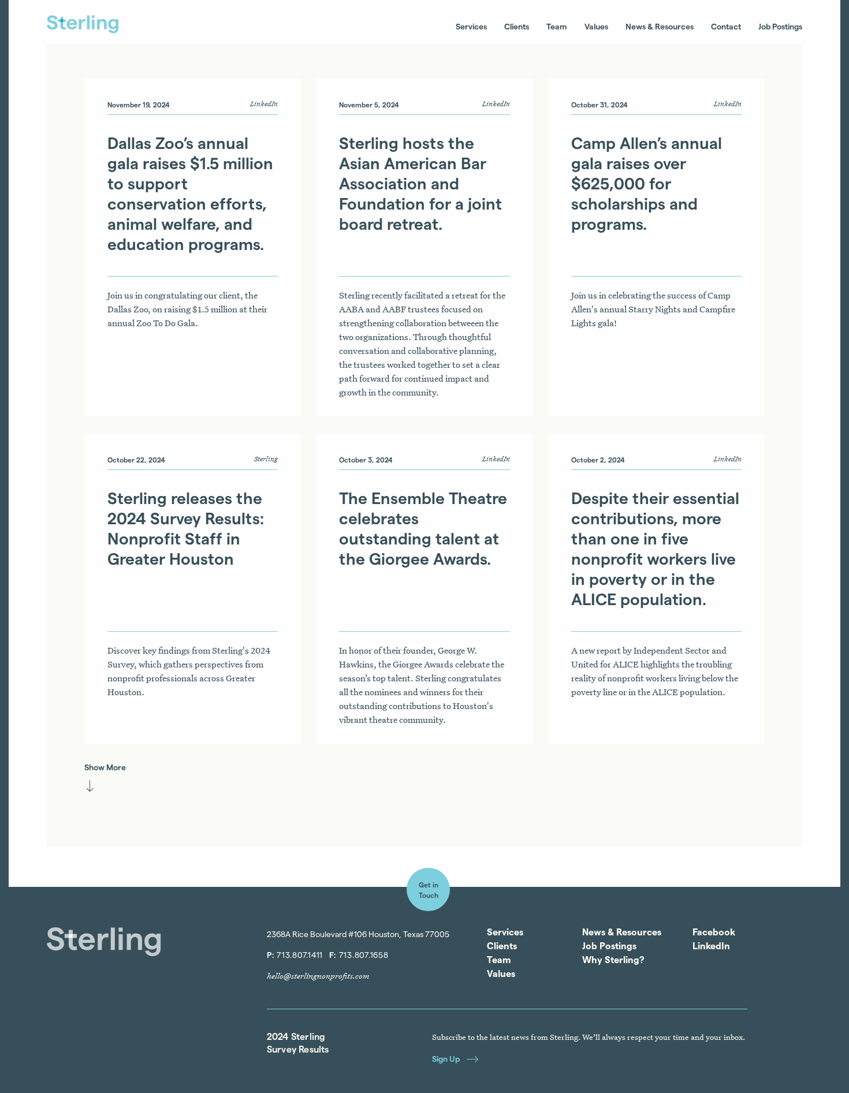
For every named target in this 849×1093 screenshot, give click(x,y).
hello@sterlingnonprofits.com (318, 976)
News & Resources (659, 26)
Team (556, 26)
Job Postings (780, 26)
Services (471, 26)
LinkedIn (711, 945)
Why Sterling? (613, 959)
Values (596, 26)
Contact (726, 26)
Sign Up (446, 1059)
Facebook (713, 932)
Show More (105, 767)
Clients (516, 26)
